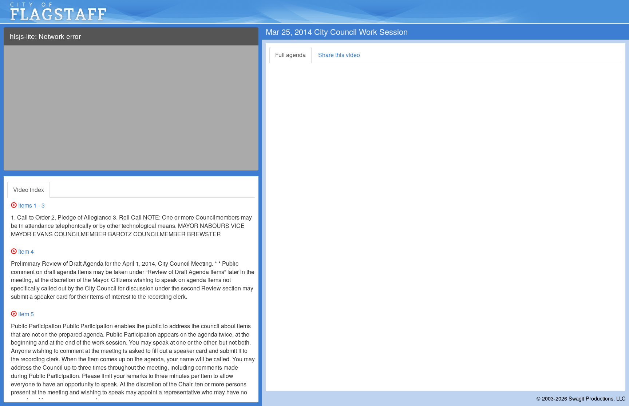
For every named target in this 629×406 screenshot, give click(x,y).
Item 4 (25, 251)
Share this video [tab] (339, 55)
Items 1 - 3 (31, 205)
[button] (248, 39)
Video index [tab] (28, 189)
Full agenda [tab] (290, 55)
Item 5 (25, 314)
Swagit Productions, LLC (597, 398)
